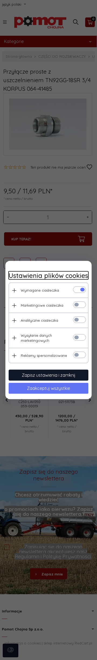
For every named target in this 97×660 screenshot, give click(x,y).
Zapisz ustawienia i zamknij (48, 375)
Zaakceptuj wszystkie (48, 388)
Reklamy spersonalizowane (44, 355)
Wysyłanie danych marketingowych (36, 338)
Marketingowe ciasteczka (42, 305)
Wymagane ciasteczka (40, 290)
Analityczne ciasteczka (39, 320)
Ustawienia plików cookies (48, 276)
